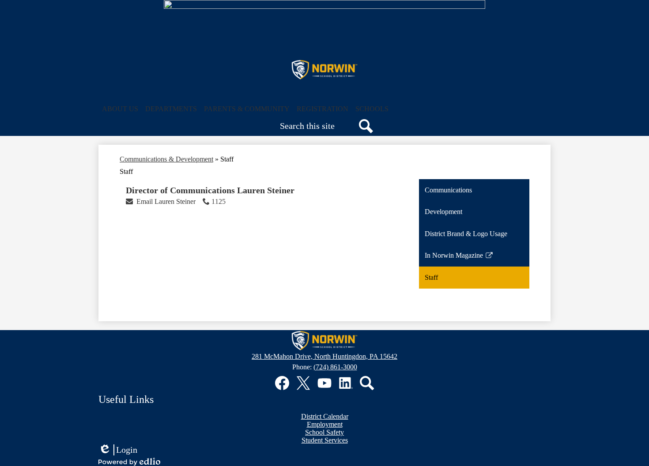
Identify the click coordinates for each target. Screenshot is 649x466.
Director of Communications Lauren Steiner (210, 190)
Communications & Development (166, 159)
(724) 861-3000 (335, 367)
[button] (120, 108)
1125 (218, 201)
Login (117, 450)
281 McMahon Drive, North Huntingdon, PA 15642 (324, 356)
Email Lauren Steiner (166, 201)
